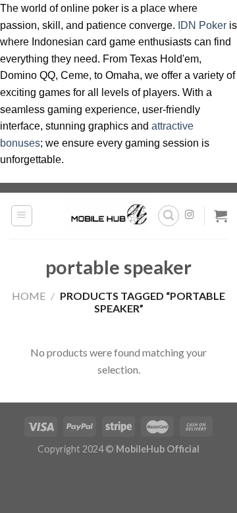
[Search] (168, 215)
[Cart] (220, 215)
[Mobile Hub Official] (106, 215)
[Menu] (22, 215)
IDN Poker (202, 25)
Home (28, 295)
